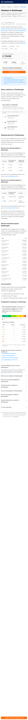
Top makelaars (11, 46)
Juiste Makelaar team (9, 22)
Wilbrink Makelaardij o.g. (20, 30)
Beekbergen (23, 43)
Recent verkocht (5, 48)
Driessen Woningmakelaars (8, 28)
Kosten (17, 46)
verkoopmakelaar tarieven (12, 176)
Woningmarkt (4, 46)
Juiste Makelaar (15, 416)
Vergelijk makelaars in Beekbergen (13, 718)
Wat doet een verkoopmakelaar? (10, 357)
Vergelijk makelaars (13, 72)
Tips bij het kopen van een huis (9, 359)
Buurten (11, 48)
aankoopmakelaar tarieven (12, 208)
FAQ (16, 48)
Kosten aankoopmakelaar (8, 355)
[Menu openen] (26, 2)
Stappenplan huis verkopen (9, 353)
